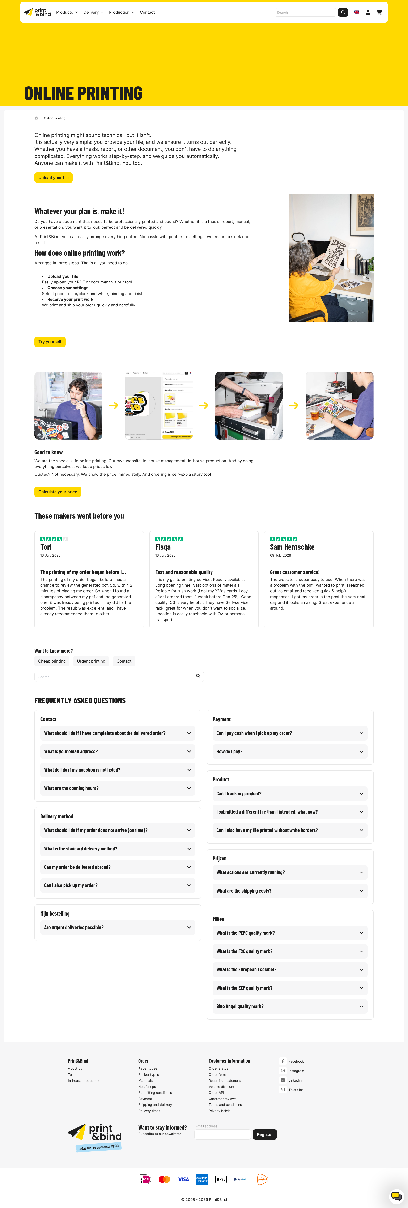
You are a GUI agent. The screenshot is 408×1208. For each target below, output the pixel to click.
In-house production (83, 1080)
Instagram (296, 1071)
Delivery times (149, 1111)
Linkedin (295, 1080)
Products (64, 12)
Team (72, 1075)
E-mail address (205, 1126)
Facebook (296, 1061)
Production (119, 12)
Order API (216, 1092)
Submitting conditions (155, 1092)
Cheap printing (52, 661)
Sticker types (148, 1075)
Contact (147, 12)
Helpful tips (147, 1087)
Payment (145, 1099)
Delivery (91, 12)
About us (75, 1068)
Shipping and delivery (155, 1105)
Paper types (147, 1068)
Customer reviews (222, 1099)
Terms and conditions (225, 1105)
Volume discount (221, 1087)
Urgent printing (91, 661)
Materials (145, 1080)
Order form (217, 1075)
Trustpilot (296, 1090)
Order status (218, 1068)
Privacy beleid (220, 1111)
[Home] (36, 118)
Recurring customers (225, 1080)
